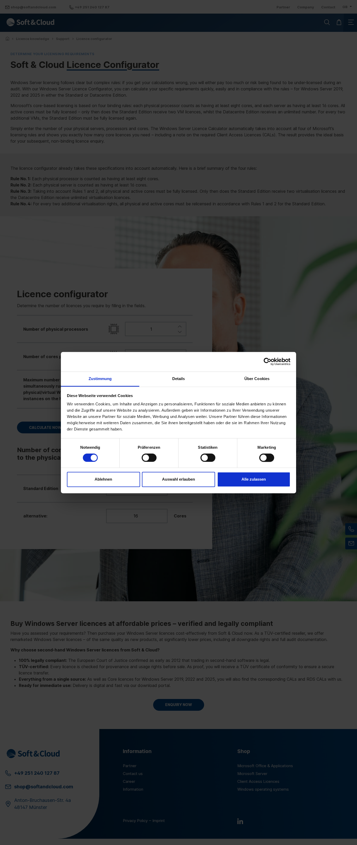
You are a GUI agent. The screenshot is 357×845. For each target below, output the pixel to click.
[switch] (149, 457)
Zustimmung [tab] (100, 378)
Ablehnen (103, 479)
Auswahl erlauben (178, 479)
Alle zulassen (253, 479)
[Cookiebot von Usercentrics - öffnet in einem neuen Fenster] (267, 361)
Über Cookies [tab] (256, 378)
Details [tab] (178, 378)
